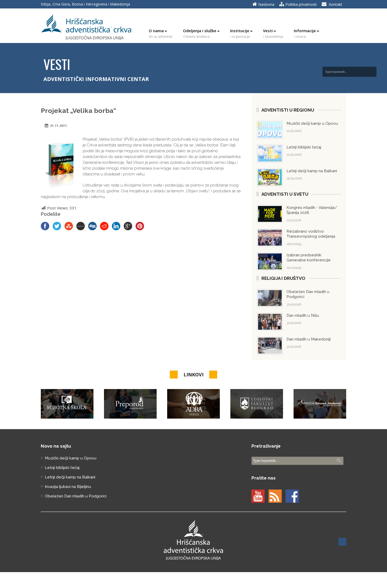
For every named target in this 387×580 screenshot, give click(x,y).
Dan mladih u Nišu (302, 315)
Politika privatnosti (301, 4)
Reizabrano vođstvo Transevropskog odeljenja (310, 234)
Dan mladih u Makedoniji (308, 339)
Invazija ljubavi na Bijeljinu (68, 486)
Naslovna (266, 4)
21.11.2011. (59, 125)
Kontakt (335, 4)
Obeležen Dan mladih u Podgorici (76, 496)
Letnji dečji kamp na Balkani (311, 171)
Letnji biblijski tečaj (303, 147)
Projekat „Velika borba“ (78, 110)
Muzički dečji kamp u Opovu (312, 123)
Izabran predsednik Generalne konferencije (308, 258)
